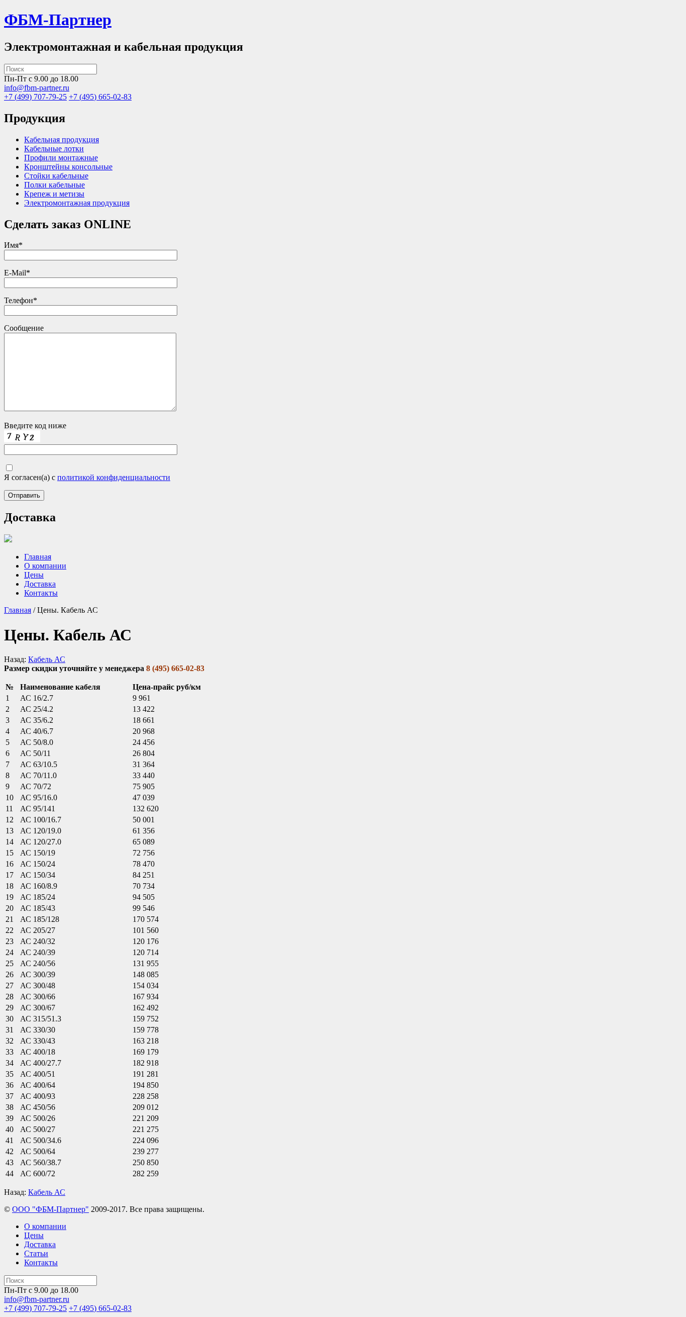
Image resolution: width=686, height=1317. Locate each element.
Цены (34, 575)
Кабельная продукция (61, 139)
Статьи (36, 1253)
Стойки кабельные (56, 175)
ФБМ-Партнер (57, 20)
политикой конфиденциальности (113, 477)
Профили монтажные (61, 157)
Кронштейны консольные (68, 166)
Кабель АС (46, 659)
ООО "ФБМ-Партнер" (50, 1209)
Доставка (40, 584)
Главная (37, 556)
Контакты (41, 593)
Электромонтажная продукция (77, 203)
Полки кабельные (54, 184)
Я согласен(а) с (87, 477)
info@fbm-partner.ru (36, 87)
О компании (45, 565)
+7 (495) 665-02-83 (100, 96)
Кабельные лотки (54, 148)
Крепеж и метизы (54, 194)
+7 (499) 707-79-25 (35, 96)
